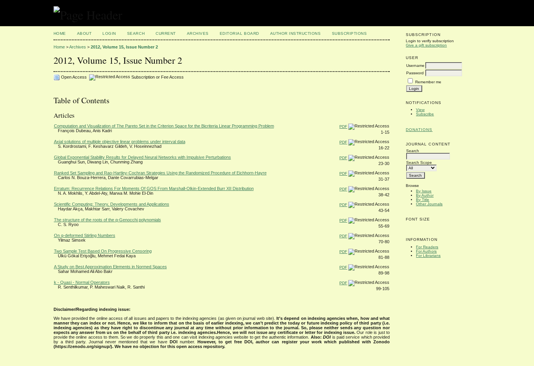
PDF (343, 126)
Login (109, 33)
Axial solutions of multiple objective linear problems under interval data (119, 141)
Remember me (428, 82)
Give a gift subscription (426, 45)
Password (415, 73)
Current (166, 33)
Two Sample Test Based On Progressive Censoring (103, 251)
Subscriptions (349, 33)
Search (136, 33)
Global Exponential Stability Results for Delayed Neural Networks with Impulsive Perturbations (142, 157)
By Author (425, 195)
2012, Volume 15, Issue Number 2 (124, 47)
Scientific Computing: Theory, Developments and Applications (111, 204)
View (420, 110)
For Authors (426, 251)
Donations (419, 129)
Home (60, 33)
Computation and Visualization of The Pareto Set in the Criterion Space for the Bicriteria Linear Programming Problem (164, 126)
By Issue (424, 191)
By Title (422, 199)
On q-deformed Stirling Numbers (84, 235)
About (84, 33)
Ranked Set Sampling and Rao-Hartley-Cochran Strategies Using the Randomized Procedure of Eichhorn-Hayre (160, 172)
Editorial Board (239, 33)
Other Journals (429, 204)
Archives (198, 33)
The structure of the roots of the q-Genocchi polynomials (107, 219)
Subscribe (425, 114)
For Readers (427, 247)
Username (415, 65)
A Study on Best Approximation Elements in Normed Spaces (110, 266)
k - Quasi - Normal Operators (82, 282)
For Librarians (428, 255)
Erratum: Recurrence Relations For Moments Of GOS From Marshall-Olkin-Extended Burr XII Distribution (154, 188)
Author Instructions (295, 33)
